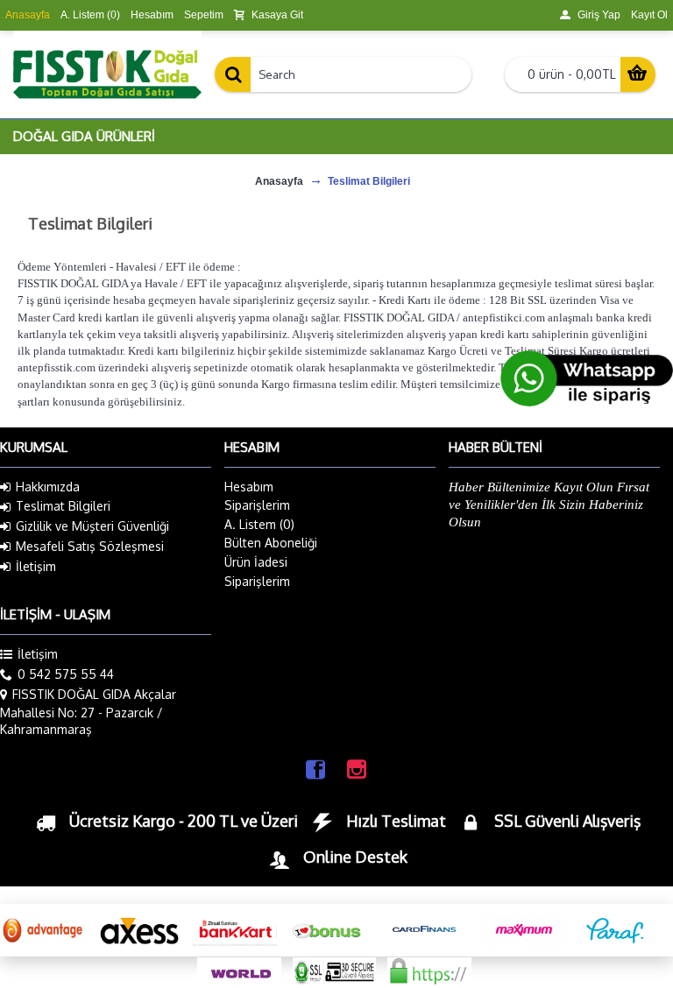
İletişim (36, 566)
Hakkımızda (48, 486)
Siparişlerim (257, 505)
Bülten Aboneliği (270, 542)
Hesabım (248, 486)
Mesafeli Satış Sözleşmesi (90, 546)
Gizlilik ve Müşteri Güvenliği (92, 526)
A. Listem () (259, 524)
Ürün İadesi (255, 561)
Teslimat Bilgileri (63, 505)
